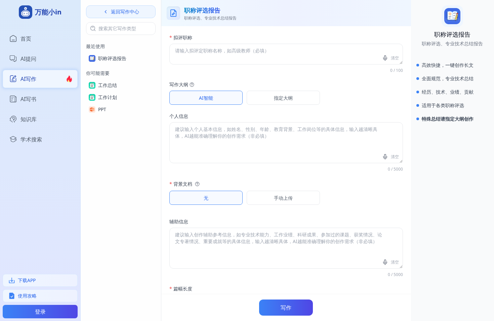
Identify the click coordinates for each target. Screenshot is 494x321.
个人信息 (178, 116)
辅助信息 (178, 221)
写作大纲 (178, 84)
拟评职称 (180, 37)
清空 (395, 58)
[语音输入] (385, 58)
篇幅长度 (180, 288)
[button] (191, 84)
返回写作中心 (125, 11)
